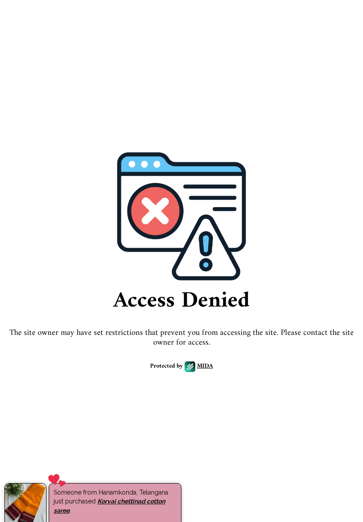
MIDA (205, 366)
